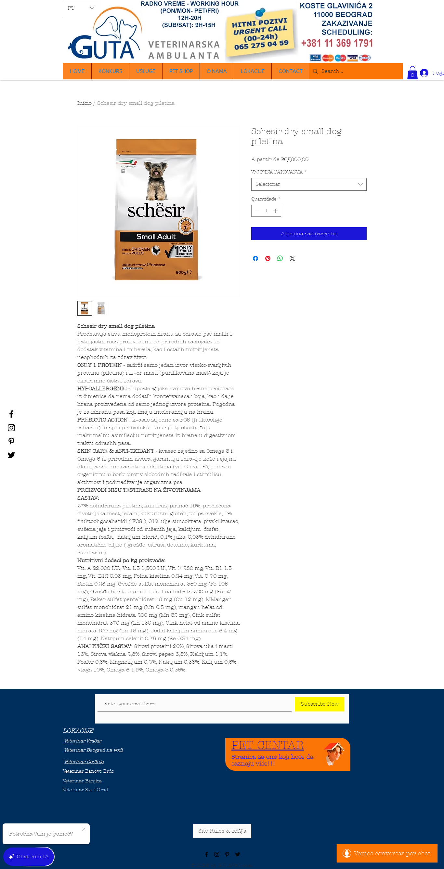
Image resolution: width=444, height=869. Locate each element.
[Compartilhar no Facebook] (255, 258)
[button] (412, 72)
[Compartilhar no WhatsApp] (280, 258)
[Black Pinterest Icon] (11, 441)
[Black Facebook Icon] (11, 414)
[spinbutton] (266, 210)
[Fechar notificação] (83, 830)
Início (84, 103)
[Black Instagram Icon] (11, 428)
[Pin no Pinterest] (268, 258)
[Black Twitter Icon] (11, 455)
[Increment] (276, 210)
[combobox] (309, 184)
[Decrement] (256, 210)
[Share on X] (292, 258)
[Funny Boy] (334, 752)
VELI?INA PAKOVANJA (279, 172)
